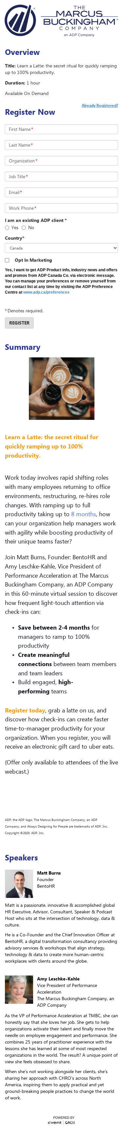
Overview (22, 52)
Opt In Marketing (33, 260)
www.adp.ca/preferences (46, 292)
